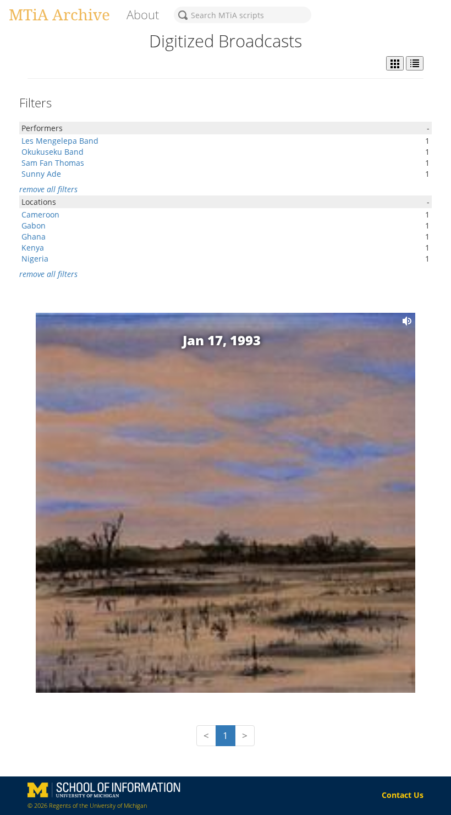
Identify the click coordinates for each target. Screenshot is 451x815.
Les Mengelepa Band (59, 140)
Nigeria (34, 258)
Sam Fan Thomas (52, 162)
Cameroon (40, 214)
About (143, 15)
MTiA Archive (59, 14)
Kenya (32, 247)
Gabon (33, 225)
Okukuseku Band (52, 151)
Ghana (33, 236)
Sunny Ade (41, 174)
